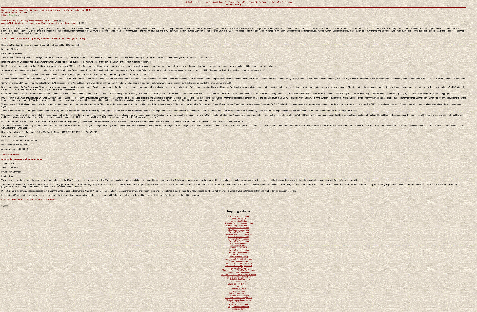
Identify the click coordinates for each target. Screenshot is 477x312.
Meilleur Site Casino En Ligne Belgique (238, 277)
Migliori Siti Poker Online (238, 307)
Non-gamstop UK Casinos (238, 239)
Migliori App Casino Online (239, 272)
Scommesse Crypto (238, 289)
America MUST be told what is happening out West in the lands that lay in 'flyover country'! (39, 23)
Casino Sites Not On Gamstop (238, 252)
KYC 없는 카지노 (238, 281)
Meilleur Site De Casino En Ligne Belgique (238, 275)
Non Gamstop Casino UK (238, 230)
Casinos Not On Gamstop (259, 2)
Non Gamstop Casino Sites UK (238, 225)
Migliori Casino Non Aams (238, 293)
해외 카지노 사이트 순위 (238, 284)
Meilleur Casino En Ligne (238, 295)
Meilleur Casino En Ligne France (238, 263)
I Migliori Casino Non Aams (238, 279)
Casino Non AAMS (238, 219)
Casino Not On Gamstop (238, 257)
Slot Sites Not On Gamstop (238, 237)
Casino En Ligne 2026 (238, 302)
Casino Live (238, 286)
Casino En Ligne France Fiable (238, 300)
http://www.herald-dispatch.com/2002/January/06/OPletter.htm (28, 199)
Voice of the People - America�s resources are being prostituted (29, 21)
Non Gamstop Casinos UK (235, 2)
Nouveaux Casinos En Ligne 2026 (238, 298)
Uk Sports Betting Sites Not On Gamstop (238, 270)
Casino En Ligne (238, 291)
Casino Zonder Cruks (193, 2)
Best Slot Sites (238, 254)
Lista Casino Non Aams (238, 304)
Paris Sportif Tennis (238, 309)
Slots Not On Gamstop (238, 243)
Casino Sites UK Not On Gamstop (238, 259)
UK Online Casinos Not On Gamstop (238, 223)
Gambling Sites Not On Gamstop (238, 234)
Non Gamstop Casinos (213, 2)
